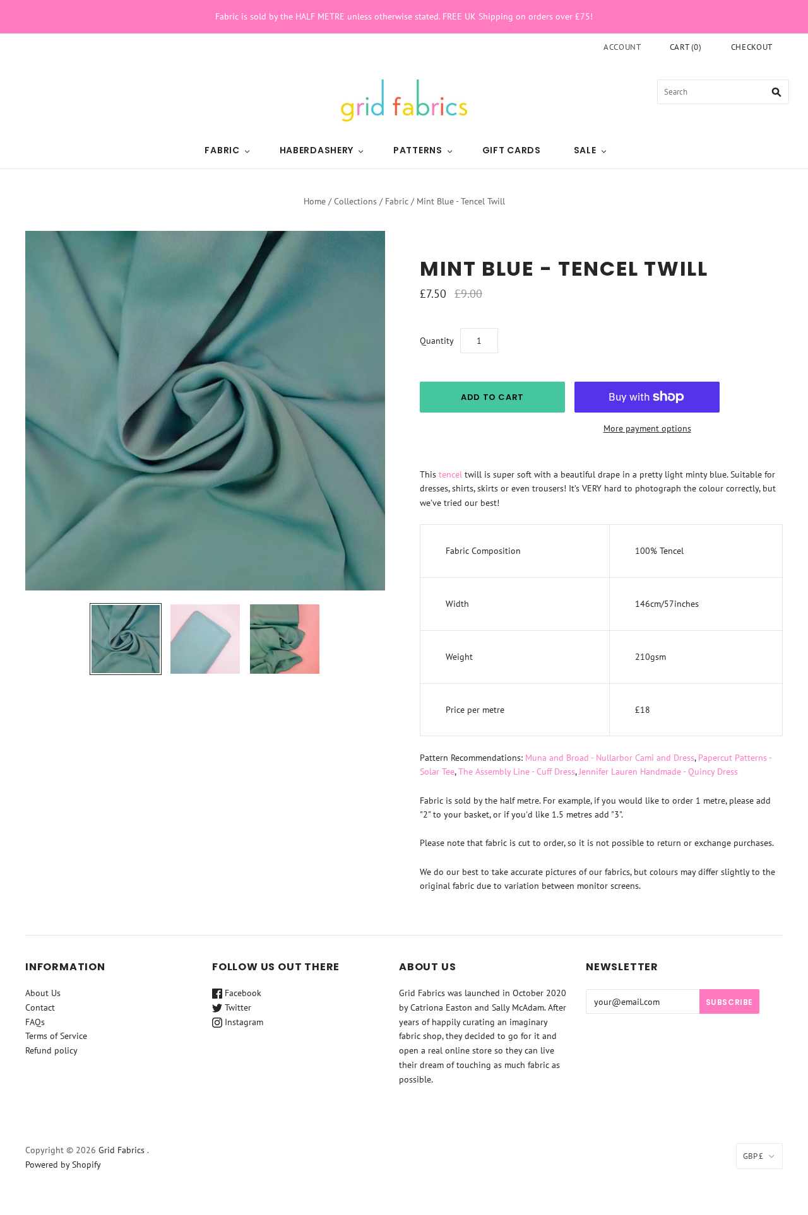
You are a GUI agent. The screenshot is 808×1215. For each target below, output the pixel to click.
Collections (355, 201)
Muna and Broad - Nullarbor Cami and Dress (609, 757)
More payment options (647, 428)
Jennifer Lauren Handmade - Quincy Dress (658, 771)
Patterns (418, 150)
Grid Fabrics (121, 1150)
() (686, 47)
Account (622, 47)
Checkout (752, 47)
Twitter (236, 1007)
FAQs (35, 1022)
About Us (43, 993)
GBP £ (753, 1156)
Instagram (242, 1022)
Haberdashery (317, 150)
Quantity (437, 340)
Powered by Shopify (63, 1164)
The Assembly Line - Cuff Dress (516, 771)
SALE (585, 150)
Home (315, 201)
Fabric (222, 150)
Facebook (241, 993)
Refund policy (51, 1050)
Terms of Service (56, 1036)
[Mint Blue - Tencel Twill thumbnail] (126, 639)
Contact (40, 1007)
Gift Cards (511, 150)
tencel (450, 474)
